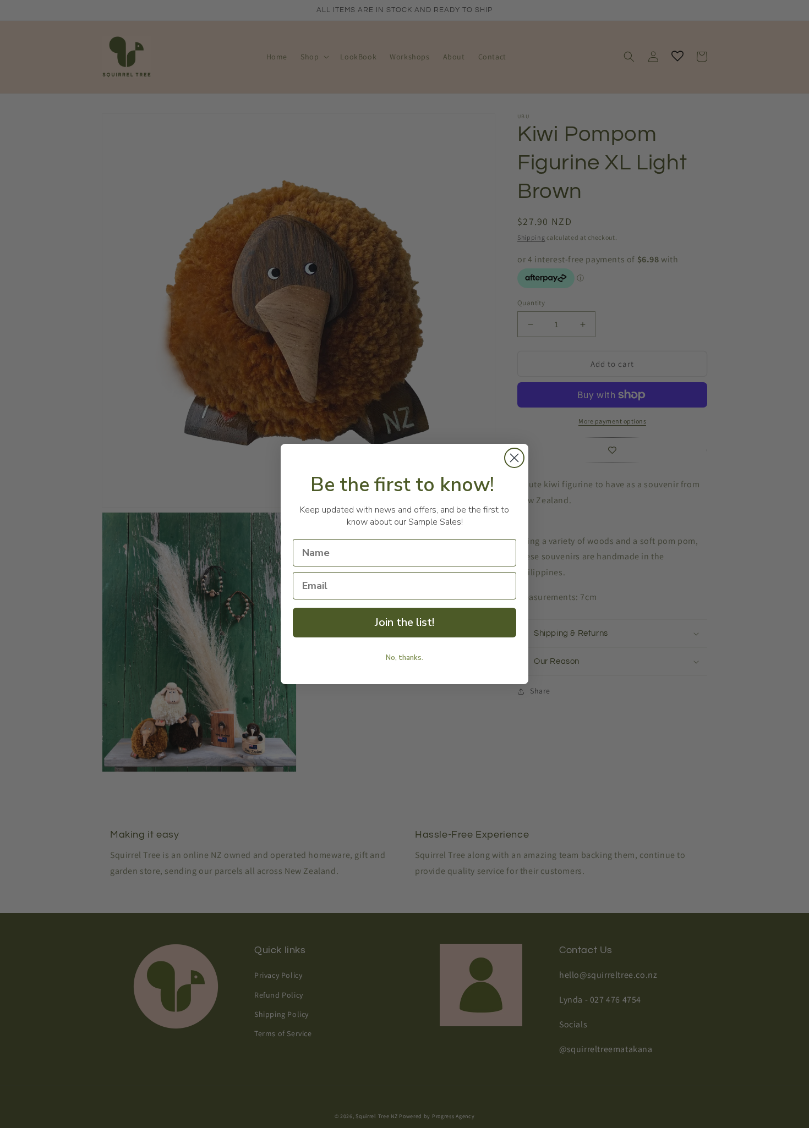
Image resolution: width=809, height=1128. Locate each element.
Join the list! (404, 622)
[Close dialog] (514, 457)
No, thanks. (404, 658)
